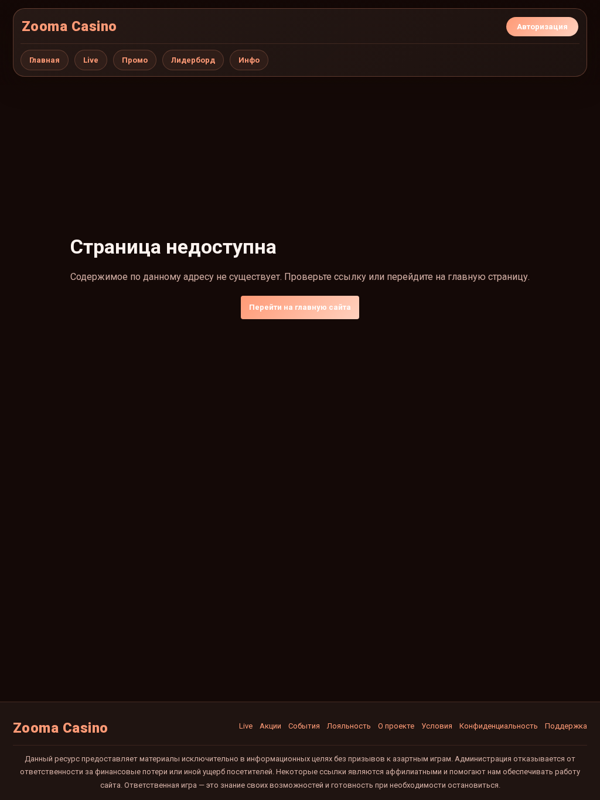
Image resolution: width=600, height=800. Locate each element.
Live (90, 60)
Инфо (249, 60)
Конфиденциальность (498, 726)
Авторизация (542, 26)
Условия (436, 726)
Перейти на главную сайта (300, 307)
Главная (44, 60)
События (304, 726)
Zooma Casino (69, 26)
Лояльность (349, 726)
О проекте (396, 726)
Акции (270, 726)
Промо (135, 60)
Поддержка (566, 726)
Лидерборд (193, 60)
